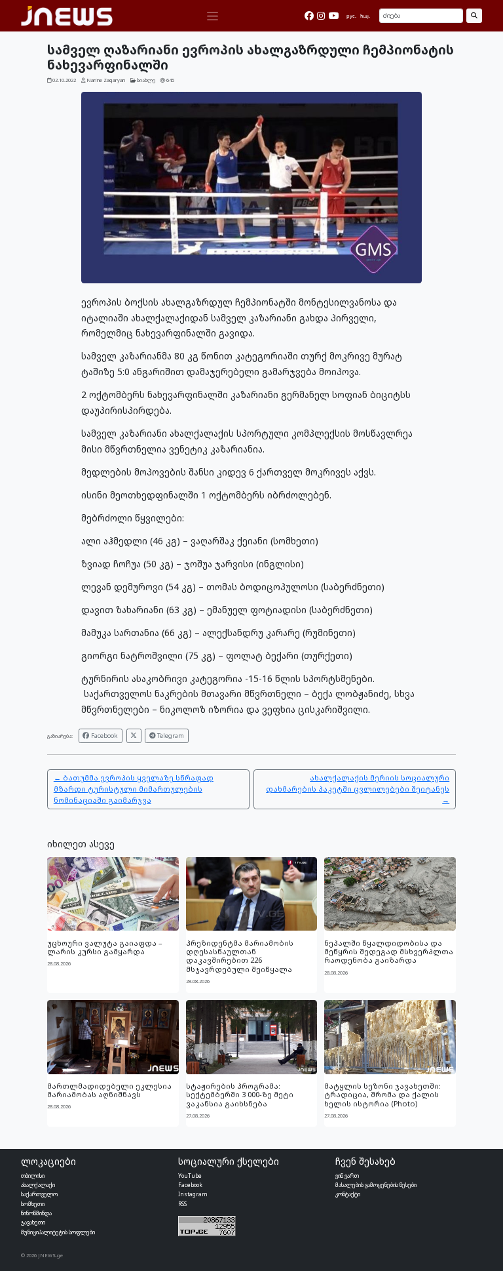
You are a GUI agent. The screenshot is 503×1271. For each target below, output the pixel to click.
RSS (182, 1203)
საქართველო (39, 1194)
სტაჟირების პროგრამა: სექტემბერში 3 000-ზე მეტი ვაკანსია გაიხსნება (239, 1094)
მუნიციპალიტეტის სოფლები (58, 1232)
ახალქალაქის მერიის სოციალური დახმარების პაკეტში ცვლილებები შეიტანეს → (357, 789)
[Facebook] (309, 16)
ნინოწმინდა (36, 1213)
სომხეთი (33, 1203)
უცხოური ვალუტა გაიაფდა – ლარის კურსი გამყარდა (104, 947)
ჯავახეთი (33, 1222)
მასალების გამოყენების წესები (376, 1184)
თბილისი (33, 1175)
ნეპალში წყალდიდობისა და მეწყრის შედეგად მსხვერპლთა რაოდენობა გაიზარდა (388, 951)
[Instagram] (321, 16)
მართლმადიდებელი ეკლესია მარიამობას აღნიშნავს (109, 1090)
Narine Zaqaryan (105, 80)
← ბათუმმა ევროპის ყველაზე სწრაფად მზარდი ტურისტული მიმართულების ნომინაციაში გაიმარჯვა (134, 789)
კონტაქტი (347, 1194)
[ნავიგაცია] (212, 16)
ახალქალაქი (38, 1184)
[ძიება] (473, 16)
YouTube (190, 1175)
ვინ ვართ (347, 1175)
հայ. (365, 15)
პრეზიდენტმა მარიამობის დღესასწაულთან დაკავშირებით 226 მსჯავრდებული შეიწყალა (239, 956)
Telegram (169, 735)
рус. (351, 15)
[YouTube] (334, 16)
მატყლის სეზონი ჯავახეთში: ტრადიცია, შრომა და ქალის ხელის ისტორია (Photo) (382, 1094)
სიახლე (146, 80)
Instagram (193, 1194)
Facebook (103, 735)
